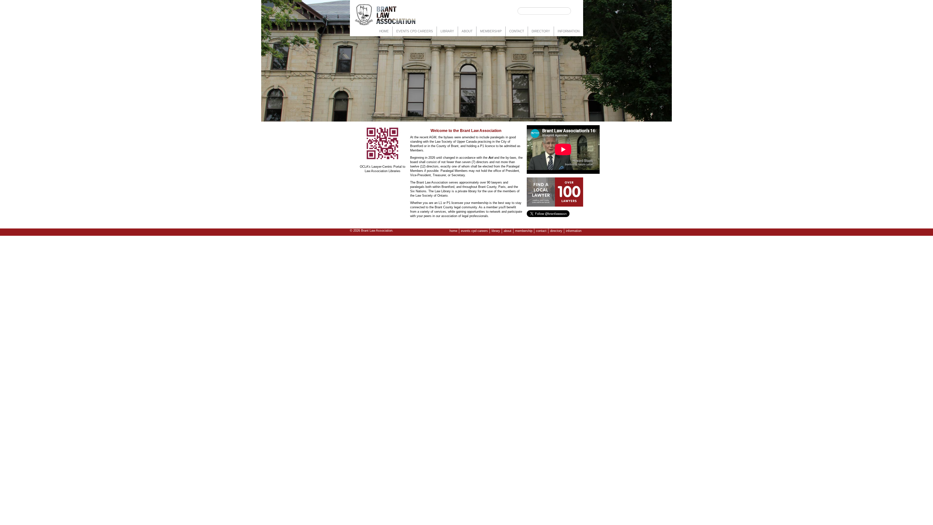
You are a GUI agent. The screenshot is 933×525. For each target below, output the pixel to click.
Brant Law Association (376, 230)
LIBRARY (447, 31)
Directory (541, 31)
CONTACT (516, 31)
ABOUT (467, 31)
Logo (385, 14)
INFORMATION (568, 31)
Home (384, 31)
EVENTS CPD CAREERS (414, 31)
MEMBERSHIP (491, 31)
